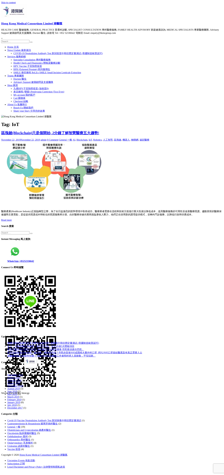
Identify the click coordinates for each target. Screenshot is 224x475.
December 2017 (15, 408)
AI (74, 139)
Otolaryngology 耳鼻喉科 (20, 443)
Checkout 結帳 (20, 101)
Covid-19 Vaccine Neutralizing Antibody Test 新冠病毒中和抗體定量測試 (44, 420)
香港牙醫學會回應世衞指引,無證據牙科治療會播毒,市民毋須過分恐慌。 (45, 349)
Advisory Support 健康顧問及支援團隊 (33, 82)
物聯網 (134, 139)
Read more (6, 220)
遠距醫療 (144, 139)
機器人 (126, 139)
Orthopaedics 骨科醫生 (18, 439)
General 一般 (65, 139)
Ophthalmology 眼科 (17, 436)
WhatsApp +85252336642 (20, 261)
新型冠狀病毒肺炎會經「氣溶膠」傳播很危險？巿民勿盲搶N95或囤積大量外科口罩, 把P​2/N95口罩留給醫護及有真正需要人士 (74, 352)
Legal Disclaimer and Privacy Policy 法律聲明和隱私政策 (36, 467)
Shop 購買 (12, 85)
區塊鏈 (117, 139)
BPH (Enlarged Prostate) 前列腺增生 (31, 69)
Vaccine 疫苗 (13, 449)
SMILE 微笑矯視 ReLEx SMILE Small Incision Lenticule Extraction (47, 72)
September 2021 (15, 375)
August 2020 (13, 377)
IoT (90, 139)
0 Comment (52, 139)
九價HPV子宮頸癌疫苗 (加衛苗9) (31, 88)
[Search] (31, 42)
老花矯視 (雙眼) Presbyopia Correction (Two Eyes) (38, 91)
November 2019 (15, 386)
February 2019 (14, 399)
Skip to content (8, 2)
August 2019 (13, 388)
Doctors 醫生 (20, 79)
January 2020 (13, 383)
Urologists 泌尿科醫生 (18, 446)
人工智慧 (108, 139)
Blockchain (81, 139)
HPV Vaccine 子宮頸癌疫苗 (27, 66)
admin (43, 139)
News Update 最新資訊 (19, 50)
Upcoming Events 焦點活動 (21, 460)
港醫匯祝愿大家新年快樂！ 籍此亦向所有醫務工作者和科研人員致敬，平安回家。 (51, 355)
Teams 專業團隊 (15, 75)
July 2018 (12, 405)
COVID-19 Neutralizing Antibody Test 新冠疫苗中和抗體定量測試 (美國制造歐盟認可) (58, 53)
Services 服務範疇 (16, 56)
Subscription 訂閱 (16, 463)
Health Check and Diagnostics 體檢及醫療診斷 (36, 63)
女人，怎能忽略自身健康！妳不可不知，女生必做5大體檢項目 (40, 346)
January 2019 (13, 402)
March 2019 (13, 397)
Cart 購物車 (19, 98)
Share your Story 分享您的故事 (29, 111)
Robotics (97, 139)
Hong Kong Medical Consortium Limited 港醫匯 (31, 23)
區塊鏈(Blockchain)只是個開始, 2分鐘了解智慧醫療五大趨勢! (50, 133)
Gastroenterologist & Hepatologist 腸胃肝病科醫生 (32, 423)
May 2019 (12, 394)
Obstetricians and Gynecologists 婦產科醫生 (29, 430)
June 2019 (12, 391)
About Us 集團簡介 (17, 104)
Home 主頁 (13, 47)
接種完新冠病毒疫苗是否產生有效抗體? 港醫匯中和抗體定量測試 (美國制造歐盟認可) (53, 343)
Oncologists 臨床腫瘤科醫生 (21, 433)
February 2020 (14, 380)
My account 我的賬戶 (24, 95)
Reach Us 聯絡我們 (23, 107)
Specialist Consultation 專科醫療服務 (32, 59)
